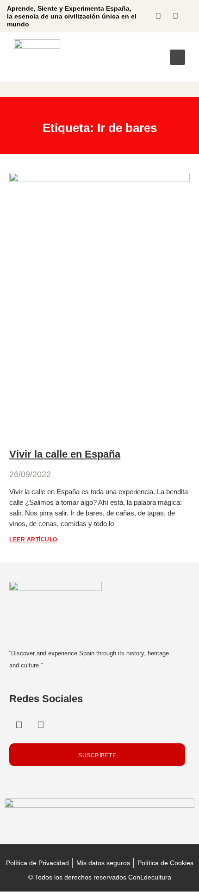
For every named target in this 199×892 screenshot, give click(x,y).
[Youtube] (175, 16)
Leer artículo (33, 539)
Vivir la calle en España (64, 454)
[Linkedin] (158, 16)
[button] (177, 57)
